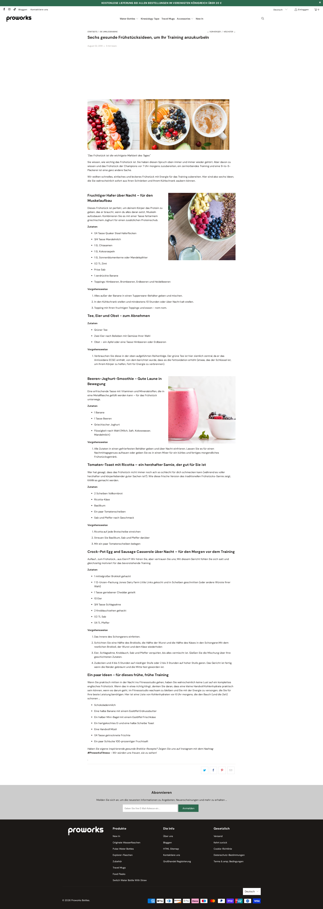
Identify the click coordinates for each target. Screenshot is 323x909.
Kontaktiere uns (39, 9)
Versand (218, 836)
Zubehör (117, 861)
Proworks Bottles (80, 900)
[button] (129, 19)
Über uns (168, 836)
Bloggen (23, 9)
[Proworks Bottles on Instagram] (9, 9)
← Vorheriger (214, 31)
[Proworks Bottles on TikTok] (14, 9)
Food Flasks (119, 874)
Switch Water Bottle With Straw (130, 880)
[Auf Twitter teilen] (204, 770)
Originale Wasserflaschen (126, 842)
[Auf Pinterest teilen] (222, 770)
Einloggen (303, 9)
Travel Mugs (119, 867)
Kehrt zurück (220, 842)
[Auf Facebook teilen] (213, 770)
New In (116, 836)
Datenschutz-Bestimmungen (229, 854)
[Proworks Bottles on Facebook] (4, 9)
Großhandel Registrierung (177, 861)
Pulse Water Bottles (123, 848)
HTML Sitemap (171, 848)
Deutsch (278, 9)
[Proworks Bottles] (18, 18)
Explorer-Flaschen (123, 854)
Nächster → (230, 31)
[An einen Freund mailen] (231, 770)
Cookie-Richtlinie (223, 848)
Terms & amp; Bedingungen (228, 861)
